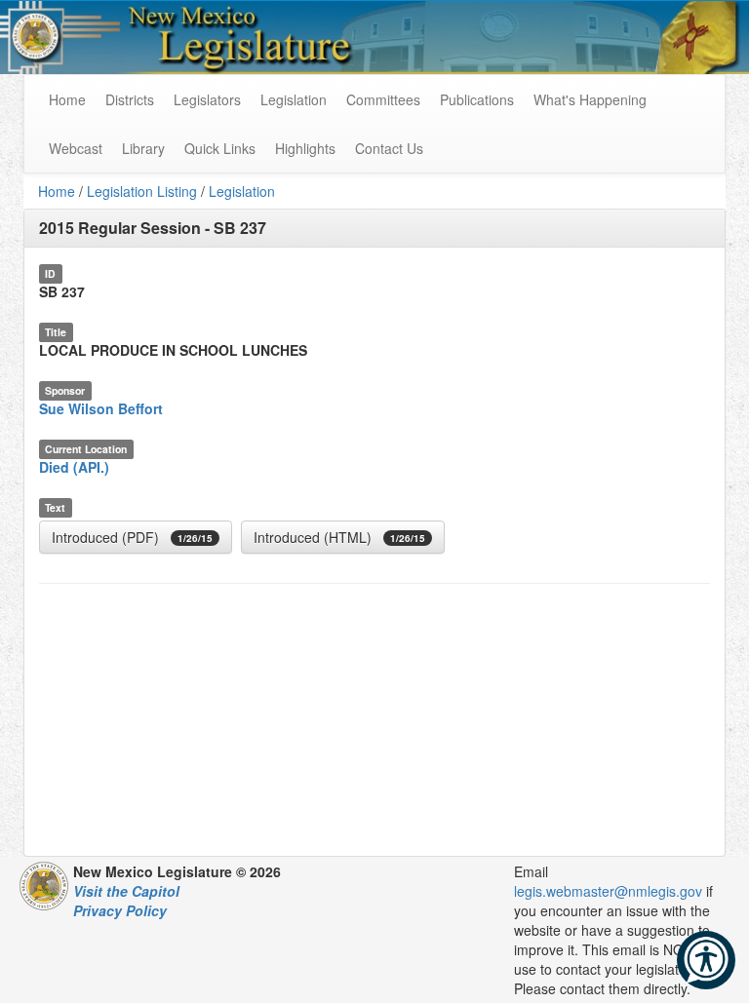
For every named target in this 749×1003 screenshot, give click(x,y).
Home (56, 191)
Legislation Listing (142, 191)
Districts (129, 99)
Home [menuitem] (67, 99)
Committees (383, 99)
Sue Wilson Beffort (101, 408)
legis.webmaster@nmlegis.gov (608, 891)
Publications (477, 99)
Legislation (293, 99)
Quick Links (220, 148)
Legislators (207, 99)
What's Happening (590, 99)
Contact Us (389, 148)
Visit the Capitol (126, 891)
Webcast (75, 148)
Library (143, 148)
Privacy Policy (120, 910)
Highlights (305, 148)
